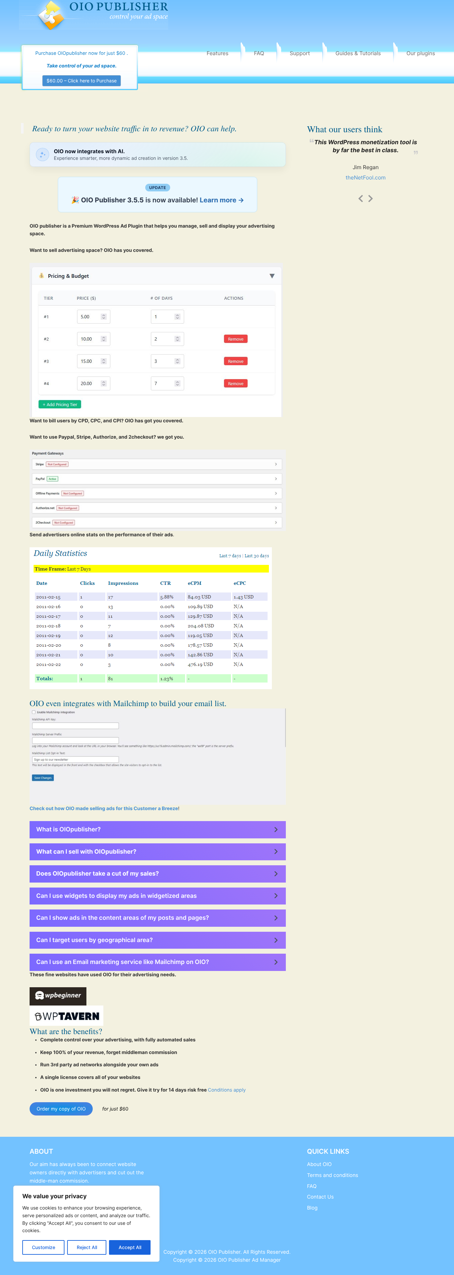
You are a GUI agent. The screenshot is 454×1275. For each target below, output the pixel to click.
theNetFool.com (366, 177)
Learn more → (222, 200)
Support (300, 53)
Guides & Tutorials (358, 53)
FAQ (259, 53)
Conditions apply (227, 1090)
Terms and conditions (332, 1175)
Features (218, 53)
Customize (43, 1247)
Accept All (130, 1247)
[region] (86, 1224)
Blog (312, 1208)
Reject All (87, 1247)
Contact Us (320, 1197)
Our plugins (420, 53)
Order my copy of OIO (61, 1109)
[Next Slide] (371, 197)
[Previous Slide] (361, 197)
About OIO (319, 1164)
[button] (158, 829)
